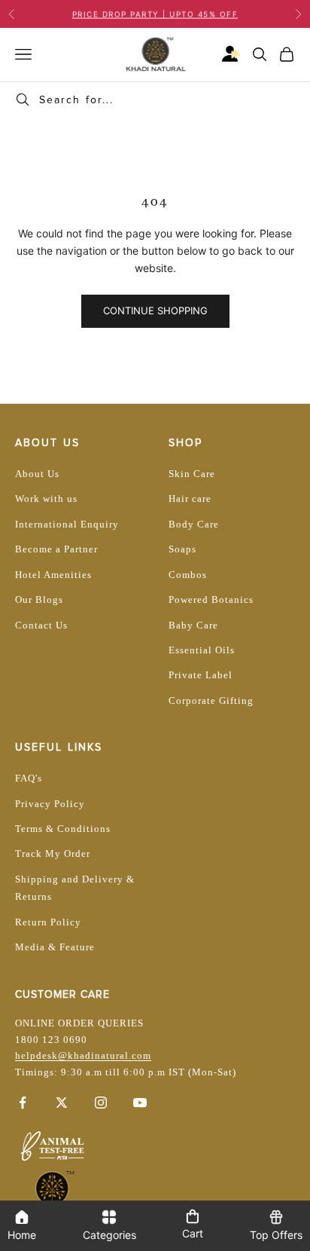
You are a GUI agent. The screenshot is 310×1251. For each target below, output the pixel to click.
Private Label (200, 675)
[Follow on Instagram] (100, 1102)
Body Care (194, 524)
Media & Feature (55, 947)
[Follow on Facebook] (22, 1102)
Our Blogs (39, 599)
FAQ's (28, 778)
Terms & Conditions (63, 828)
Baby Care (193, 625)
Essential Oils (202, 650)
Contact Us (41, 625)
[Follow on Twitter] (61, 1102)
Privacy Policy (50, 803)
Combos (188, 574)
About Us (37, 473)
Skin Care (192, 473)
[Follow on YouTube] (139, 1102)
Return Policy (48, 922)
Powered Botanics (211, 599)
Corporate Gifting (211, 700)
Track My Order (52, 853)
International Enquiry (67, 524)
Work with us (46, 498)
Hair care (190, 498)
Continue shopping (155, 310)
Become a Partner (56, 549)
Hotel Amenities (53, 574)
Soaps (182, 549)
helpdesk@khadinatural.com (83, 1055)
